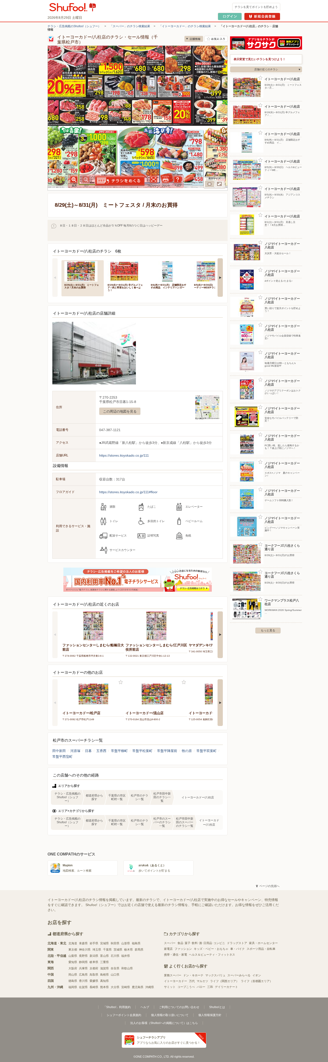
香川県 (83, 981)
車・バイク (237, 949)
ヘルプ (144, 1007)
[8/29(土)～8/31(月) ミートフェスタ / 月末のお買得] (82, 271)
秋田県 (115, 943)
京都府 (94, 968)
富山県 (104, 956)
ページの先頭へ (267, 886)
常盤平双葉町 (206, 751)
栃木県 (128, 949)
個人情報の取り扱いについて (169, 1015)
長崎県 (94, 987)
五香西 (101, 751)
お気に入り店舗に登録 (216, 39)
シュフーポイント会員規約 (124, 1015)
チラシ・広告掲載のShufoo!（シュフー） (74, 26)
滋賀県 (104, 968)
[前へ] (55, 277)
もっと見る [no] (268, 630)
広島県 (83, 974)
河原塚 (75, 751)
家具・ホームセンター (263, 943)
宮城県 (104, 943)
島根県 (104, 974)
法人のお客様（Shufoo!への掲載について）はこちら (164, 1023)
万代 (192, 981)
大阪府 (72, 968)
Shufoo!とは (217, 1007)
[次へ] (220, 277)
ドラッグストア (237, 943)
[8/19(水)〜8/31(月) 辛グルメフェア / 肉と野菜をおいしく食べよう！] (126, 271)
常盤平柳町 (119, 751)
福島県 (136, 943)
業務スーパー (172, 975)
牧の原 (187, 751)
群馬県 (139, 949)
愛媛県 (94, 981)
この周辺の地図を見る (120, 411)
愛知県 (72, 962)
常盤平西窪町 (62, 756)
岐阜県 (94, 962)
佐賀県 (83, 987)
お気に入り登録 (121, 682)
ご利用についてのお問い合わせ (179, 1007)
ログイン (230, 16)
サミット (170, 987)
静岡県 (83, 962)
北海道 (72, 943)
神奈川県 (85, 949)
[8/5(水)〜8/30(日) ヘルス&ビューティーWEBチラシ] (212, 271)
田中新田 (59, 751)
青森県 (83, 943)
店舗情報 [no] (193, 39)
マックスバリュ (215, 975)
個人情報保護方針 (209, 1015)
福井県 (125, 956)
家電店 (168, 949)
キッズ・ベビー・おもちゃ (211, 949)
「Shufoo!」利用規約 (117, 1007)
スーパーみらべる (238, 975)
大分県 (115, 987)
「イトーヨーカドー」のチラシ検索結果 (185, 26)
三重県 (104, 962)
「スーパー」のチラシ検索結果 (130, 26)
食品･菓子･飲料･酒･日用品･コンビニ (201, 943)
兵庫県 (83, 968)
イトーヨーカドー (175, 981)
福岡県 (72, 987)
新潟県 (94, 956)
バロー (201, 987)
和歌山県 (127, 968)
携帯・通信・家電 (175, 954)
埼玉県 (96, 949)
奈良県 (115, 968)
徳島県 (72, 981)
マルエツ (202, 981)
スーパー (170, 943)
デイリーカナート (226, 987)
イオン (256, 975)
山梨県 (72, 956)
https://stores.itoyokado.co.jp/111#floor (128, 492)
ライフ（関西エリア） (224, 981)
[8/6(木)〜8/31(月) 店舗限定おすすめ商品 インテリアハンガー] (169, 271)
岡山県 (72, 974)
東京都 (72, 949)
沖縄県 (149, 987)
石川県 (115, 956)
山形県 (125, 943)
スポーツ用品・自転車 (261, 949)
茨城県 (118, 949)
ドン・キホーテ (193, 975)
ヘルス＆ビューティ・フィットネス (212, 954)
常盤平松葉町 (142, 751)
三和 (210, 987)
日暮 (88, 751)
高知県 (104, 981)
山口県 (115, 974)
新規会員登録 (262, 16)
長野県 (83, 956)
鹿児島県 (137, 987)
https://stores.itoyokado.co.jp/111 (124, 455)
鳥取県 (94, 974)
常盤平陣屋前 (167, 751)
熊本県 (104, 987)
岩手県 (94, 943)
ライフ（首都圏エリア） (257, 981)
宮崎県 (125, 987)
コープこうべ (186, 987)
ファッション (183, 949)
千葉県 (107, 949)
